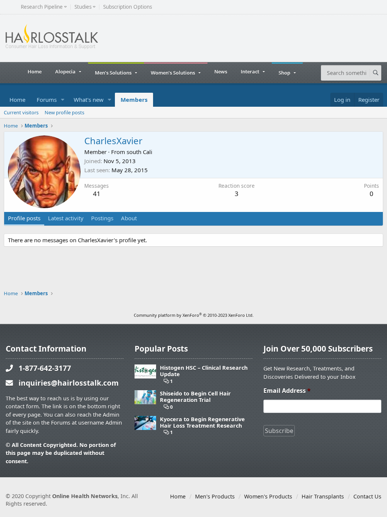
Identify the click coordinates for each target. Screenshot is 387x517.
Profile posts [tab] (24, 218)
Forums (47, 99)
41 (97, 193)
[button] (62, 100)
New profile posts (64, 112)
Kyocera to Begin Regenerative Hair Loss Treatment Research (202, 422)
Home (35, 71)
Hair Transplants (323, 496)
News (220, 71)
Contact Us (367, 496)
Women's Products (268, 496)
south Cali (139, 152)
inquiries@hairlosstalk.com (69, 383)
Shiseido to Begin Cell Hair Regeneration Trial (195, 396)
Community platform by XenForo (194, 315)
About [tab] (129, 218)
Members (134, 99)
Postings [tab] (102, 218)
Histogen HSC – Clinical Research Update (204, 371)
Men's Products (215, 496)
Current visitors (21, 112)
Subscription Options (127, 7)
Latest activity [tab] (66, 218)
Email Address (287, 391)
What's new (89, 99)
